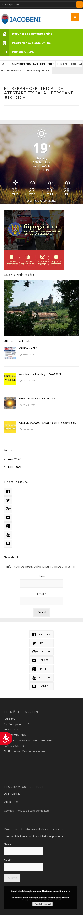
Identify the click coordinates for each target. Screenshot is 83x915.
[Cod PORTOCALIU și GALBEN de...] (10, 427)
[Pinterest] (8, 526)
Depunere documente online (32, 33)
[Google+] (8, 509)
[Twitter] (8, 500)
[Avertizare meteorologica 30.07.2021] (10, 379)
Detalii (65, 897)
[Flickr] (8, 518)
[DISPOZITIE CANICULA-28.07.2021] (10, 403)
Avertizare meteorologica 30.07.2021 (40, 374)
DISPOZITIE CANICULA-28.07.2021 (39, 398)
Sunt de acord (43, 904)
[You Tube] (8, 535)
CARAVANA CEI (28, 348)
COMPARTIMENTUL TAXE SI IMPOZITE (31, 64)
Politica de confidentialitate (33, 810)
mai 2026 (14, 459)
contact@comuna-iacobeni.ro (31, 751)
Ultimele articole (17, 341)
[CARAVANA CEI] (10, 353)
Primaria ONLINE (23, 51)
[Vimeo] (8, 544)
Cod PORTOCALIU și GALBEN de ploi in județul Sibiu (47, 423)
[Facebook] (8, 492)
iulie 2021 (15, 467)
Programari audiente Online (31, 42)
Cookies (9, 810)
